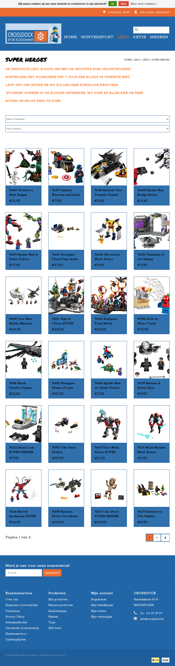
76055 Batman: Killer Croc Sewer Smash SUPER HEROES (65, 514)
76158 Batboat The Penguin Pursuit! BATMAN (108, 193)
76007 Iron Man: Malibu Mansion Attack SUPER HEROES (21, 321)
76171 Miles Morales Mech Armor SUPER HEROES (151, 450)
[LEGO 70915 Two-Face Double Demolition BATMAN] (66, 424)
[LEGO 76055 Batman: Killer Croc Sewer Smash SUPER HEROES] (66, 488)
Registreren (98, 599)
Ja (112, 3)
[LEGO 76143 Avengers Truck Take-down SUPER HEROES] (66, 231)
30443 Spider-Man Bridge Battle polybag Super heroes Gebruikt (150, 193)
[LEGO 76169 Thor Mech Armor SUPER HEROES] (109, 424)
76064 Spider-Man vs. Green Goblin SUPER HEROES (108, 386)
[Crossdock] (33, 33)
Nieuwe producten (60, 605)
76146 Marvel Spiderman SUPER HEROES (22, 514)
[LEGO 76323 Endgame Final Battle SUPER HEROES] (109, 295)
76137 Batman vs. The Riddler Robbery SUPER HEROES (149, 514)
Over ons (11, 599)
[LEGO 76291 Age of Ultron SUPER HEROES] (66, 295)
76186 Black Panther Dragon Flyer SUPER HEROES (20, 386)
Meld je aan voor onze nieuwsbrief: (37, 565)
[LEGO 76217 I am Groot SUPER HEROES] (109, 488)
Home (70, 37)
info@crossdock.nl (152, 619)
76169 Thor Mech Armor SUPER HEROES (107, 450)
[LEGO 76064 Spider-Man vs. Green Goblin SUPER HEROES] (109, 359)
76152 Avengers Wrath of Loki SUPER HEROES (64, 386)
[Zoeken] (136, 30)
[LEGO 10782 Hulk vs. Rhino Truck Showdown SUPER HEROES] (152, 295)
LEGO (123, 37)
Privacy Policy (14, 616)
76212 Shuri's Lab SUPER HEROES (21, 450)
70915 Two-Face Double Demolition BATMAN (63, 450)
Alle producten (58, 599)
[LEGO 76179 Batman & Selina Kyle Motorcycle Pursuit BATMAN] (152, 359)
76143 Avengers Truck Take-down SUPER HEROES (65, 257)
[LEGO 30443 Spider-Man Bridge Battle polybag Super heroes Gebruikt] (152, 167)
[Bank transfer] (165, 660)
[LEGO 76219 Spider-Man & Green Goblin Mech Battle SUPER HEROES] (23, 231)
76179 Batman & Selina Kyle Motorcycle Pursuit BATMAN (151, 386)
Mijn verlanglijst (101, 616)
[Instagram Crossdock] (166, 565)
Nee (123, 3)
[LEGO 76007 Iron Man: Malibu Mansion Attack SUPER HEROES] (23, 295)
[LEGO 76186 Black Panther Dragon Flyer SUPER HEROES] (23, 359)
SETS (146, 59)
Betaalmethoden (16, 622)
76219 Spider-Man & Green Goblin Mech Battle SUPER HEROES (23, 257)
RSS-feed (54, 628)
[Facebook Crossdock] (157, 565)
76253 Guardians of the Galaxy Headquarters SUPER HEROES (151, 257)
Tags (51, 622)
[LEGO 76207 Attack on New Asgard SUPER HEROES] (23, 167)
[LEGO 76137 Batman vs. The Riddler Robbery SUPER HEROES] (152, 488)
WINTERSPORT (97, 37)
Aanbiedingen (57, 611)
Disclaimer (12, 611)
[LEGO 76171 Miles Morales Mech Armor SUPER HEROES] (152, 424)
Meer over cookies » (144, 3)
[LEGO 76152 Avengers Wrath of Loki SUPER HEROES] (66, 359)
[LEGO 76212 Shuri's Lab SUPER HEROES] (23, 424)
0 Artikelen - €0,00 (119, 12)
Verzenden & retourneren (22, 628)
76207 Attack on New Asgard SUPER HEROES (21, 193)
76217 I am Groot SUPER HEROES (107, 514)
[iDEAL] (155, 660)
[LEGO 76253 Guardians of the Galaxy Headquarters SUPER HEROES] (152, 231)
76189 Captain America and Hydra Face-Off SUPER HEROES (66, 193)
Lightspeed (59, 655)
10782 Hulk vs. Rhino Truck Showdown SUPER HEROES (151, 321)
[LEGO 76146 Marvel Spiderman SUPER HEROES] (23, 488)
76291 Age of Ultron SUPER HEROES (62, 321)
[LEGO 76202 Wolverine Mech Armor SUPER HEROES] (109, 231)
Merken (159, 37)
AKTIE (139, 37)
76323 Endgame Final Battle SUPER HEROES (107, 321)
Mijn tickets (98, 611)
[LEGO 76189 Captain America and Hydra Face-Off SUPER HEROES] (66, 167)
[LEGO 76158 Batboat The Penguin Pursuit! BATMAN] (109, 167)
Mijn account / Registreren (154, 12)
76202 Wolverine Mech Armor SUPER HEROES (107, 257)
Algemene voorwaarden (21, 605)
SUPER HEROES (161, 59)
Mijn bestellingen (102, 605)
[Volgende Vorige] (165, 537)
